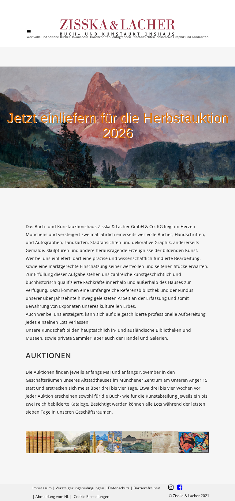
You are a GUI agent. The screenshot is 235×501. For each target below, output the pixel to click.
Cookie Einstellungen (91, 496)
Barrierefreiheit (146, 488)
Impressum (42, 488)
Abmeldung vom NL (52, 496)
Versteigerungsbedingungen (80, 488)
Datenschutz (118, 488)
